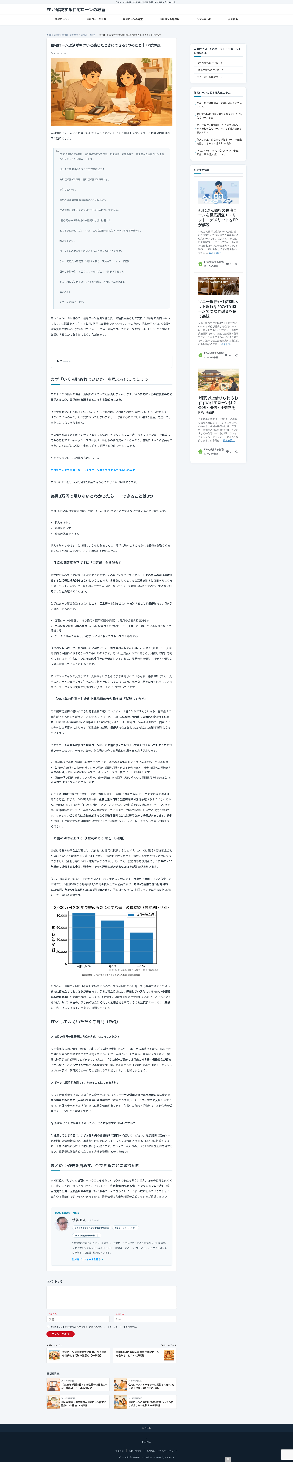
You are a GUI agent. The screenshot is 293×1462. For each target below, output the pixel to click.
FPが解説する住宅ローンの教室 (75, 9)
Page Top (146, 1442)
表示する (67, 361)
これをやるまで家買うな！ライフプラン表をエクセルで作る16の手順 (93, 470)
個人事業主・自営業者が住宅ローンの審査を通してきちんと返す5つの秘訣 (219, 141)
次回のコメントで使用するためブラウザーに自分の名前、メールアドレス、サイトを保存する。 (94, 1327)
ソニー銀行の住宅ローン (210, 77)
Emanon (169, 1457)
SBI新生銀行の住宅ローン (210, 70)
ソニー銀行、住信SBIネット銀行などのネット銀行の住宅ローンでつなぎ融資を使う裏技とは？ (219, 128)
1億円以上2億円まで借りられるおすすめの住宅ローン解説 (219, 115)
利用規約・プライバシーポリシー (162, 1450)
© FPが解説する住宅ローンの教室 (135, 1457)
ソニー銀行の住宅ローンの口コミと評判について (219, 104)
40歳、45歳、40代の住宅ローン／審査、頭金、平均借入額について (218, 152)
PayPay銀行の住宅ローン (210, 62)
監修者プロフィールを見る (86, 1259)
